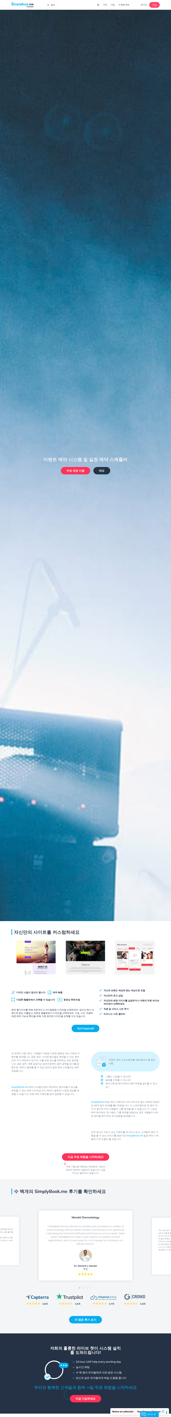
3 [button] (87, 1288)
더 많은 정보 (123, 4)
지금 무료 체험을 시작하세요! (86, 1157)
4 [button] (91, 1288)
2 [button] (83, 1288)
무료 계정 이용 (75, 470)
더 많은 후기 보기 (85, 1319)
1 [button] (79, 1288)
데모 (102, 470)
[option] (85, 1245)
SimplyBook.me (19, 1086)
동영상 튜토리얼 (72, 999)
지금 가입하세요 (85, 1398)
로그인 (144, 4)
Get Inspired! (85, 1028)
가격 (105, 4)
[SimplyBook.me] (22, 4)
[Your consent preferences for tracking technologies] (166, 1412)
